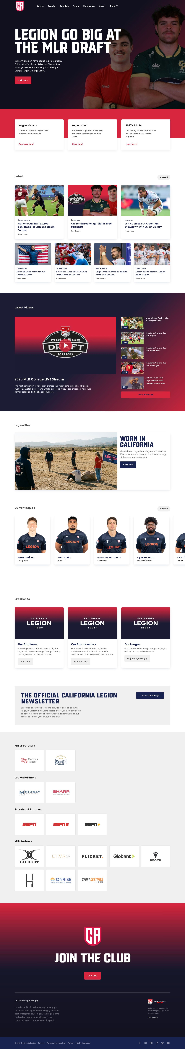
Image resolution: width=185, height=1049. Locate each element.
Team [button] (76, 6)
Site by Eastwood (82, 1043)
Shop (112, 6)
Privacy (41, 1043)
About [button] (102, 6)
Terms (70, 1043)
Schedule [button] (64, 6)
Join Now (92, 975)
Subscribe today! (150, 695)
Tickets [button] (51, 6)
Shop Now (128, 464)
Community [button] (89, 6)
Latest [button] (40, 6)
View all (164, 177)
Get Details (153, 1017)
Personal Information (56, 1043)
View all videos (145, 394)
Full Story (23, 80)
